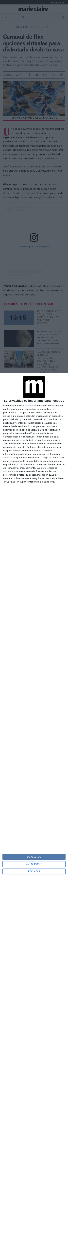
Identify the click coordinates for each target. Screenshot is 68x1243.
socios (28, 405)
